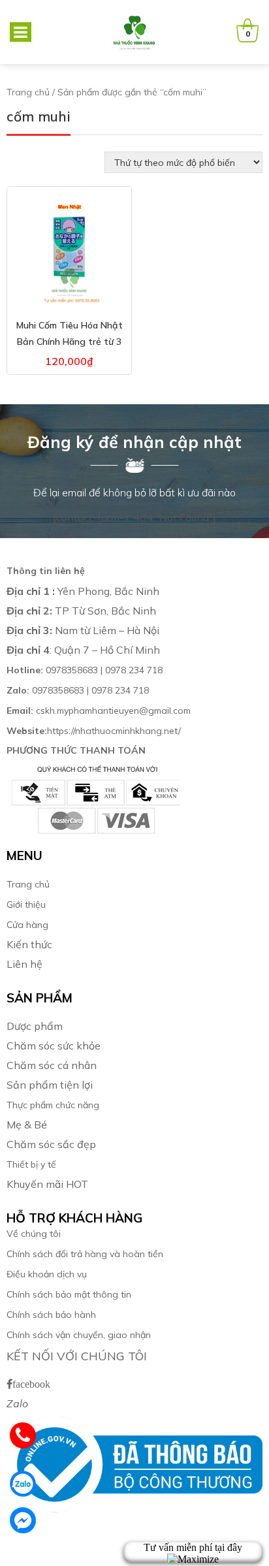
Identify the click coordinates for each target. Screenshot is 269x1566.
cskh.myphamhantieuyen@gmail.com (99, 710)
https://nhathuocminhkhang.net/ (95, 731)
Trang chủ (28, 92)
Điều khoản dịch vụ (47, 1274)
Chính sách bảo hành (51, 1314)
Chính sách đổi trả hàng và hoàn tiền (85, 1254)
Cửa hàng (27, 925)
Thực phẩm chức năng (53, 1105)
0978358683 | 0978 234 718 (85, 670)
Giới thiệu (26, 904)
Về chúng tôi (34, 1233)
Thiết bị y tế (31, 1164)
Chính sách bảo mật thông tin (69, 1294)
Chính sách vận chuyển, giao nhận (79, 1335)
